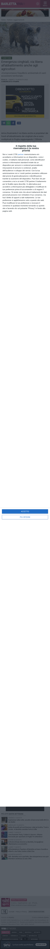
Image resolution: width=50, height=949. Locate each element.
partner (21, 154)
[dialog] (25, 474)
